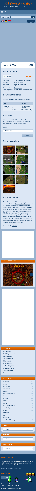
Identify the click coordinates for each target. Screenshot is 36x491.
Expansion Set (18, 389)
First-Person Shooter (18, 393)
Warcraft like (18, 90)
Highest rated (7, 361)
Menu (6, 12)
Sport (18, 415)
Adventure (18, 381)
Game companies (8, 370)
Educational (18, 386)
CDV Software (18, 82)
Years (5, 425)
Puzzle (18, 401)
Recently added (7, 363)
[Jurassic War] (9, 150)
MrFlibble (14, 226)
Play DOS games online (9, 354)
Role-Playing (18, 408)
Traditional (18, 417)
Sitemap (4, 484)
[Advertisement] (18, 41)
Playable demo (25, 106)
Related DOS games (8, 366)
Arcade (18, 384)
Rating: (5, 127)
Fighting (18, 391)
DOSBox (8, 76)
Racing (18, 403)
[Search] (33, 17)
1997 (15, 86)
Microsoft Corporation (14, 468)
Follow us (5, 473)
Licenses (6, 435)
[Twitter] (33, 21)
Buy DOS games (7, 356)
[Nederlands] (9, 21)
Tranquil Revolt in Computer (22, 80)
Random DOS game (8, 368)
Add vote (28, 135)
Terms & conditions (7, 486)
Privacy (11, 484)
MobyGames (18, 88)
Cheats (5, 373)
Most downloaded (8, 358)
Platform (18, 398)
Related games (8, 444)
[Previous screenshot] (4, 274)
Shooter (18, 410)
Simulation (18, 413)
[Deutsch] (6, 21)
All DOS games (7, 351)
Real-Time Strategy (20, 84)
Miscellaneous (18, 396)
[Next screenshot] (31, 274)
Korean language (27, 90)
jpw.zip (6, 106)
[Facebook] (29, 21)
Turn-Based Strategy (18, 420)
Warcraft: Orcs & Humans (22, 204)
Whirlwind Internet (15, 488)
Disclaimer (19, 484)
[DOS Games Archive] (18, 4)
